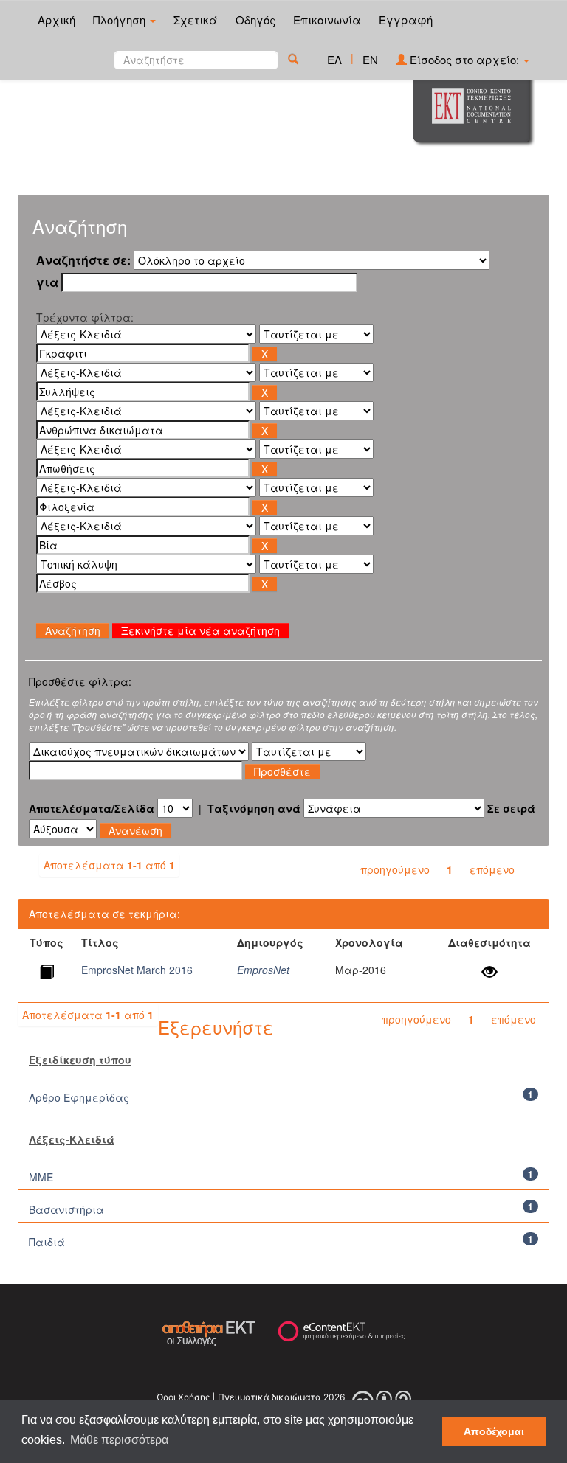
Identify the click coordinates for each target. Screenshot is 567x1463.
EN (370, 59)
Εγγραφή (406, 19)
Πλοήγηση (120, 19)
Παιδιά (47, 1241)
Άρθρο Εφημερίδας (79, 1097)
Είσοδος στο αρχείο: (464, 59)
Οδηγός (255, 19)
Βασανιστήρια (66, 1209)
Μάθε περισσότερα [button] (119, 1440)
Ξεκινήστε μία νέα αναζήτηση (200, 630)
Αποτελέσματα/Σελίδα (91, 808)
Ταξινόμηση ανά (253, 808)
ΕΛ (334, 59)
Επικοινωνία (327, 19)
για (47, 282)
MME (41, 1177)
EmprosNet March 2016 (137, 969)
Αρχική (56, 19)
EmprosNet (263, 969)
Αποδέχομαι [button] (494, 1431)
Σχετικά (195, 19)
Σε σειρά (511, 808)
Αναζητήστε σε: (83, 260)
